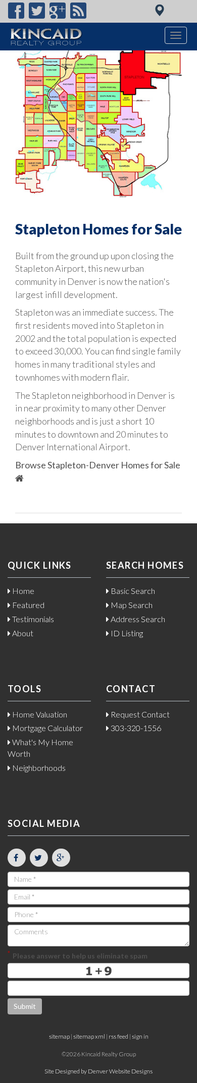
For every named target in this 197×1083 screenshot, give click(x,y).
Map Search (131, 605)
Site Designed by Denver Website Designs (98, 1071)
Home (22, 590)
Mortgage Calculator (47, 728)
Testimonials (32, 619)
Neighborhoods (38, 767)
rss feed (118, 1036)
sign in (140, 1036)
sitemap (59, 1036)
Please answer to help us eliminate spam (77, 954)
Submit (25, 1006)
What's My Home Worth (40, 747)
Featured (27, 605)
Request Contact (139, 714)
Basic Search (132, 590)
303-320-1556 (135, 728)
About (22, 633)
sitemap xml (89, 1036)
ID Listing (126, 633)
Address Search (137, 619)
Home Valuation (39, 714)
